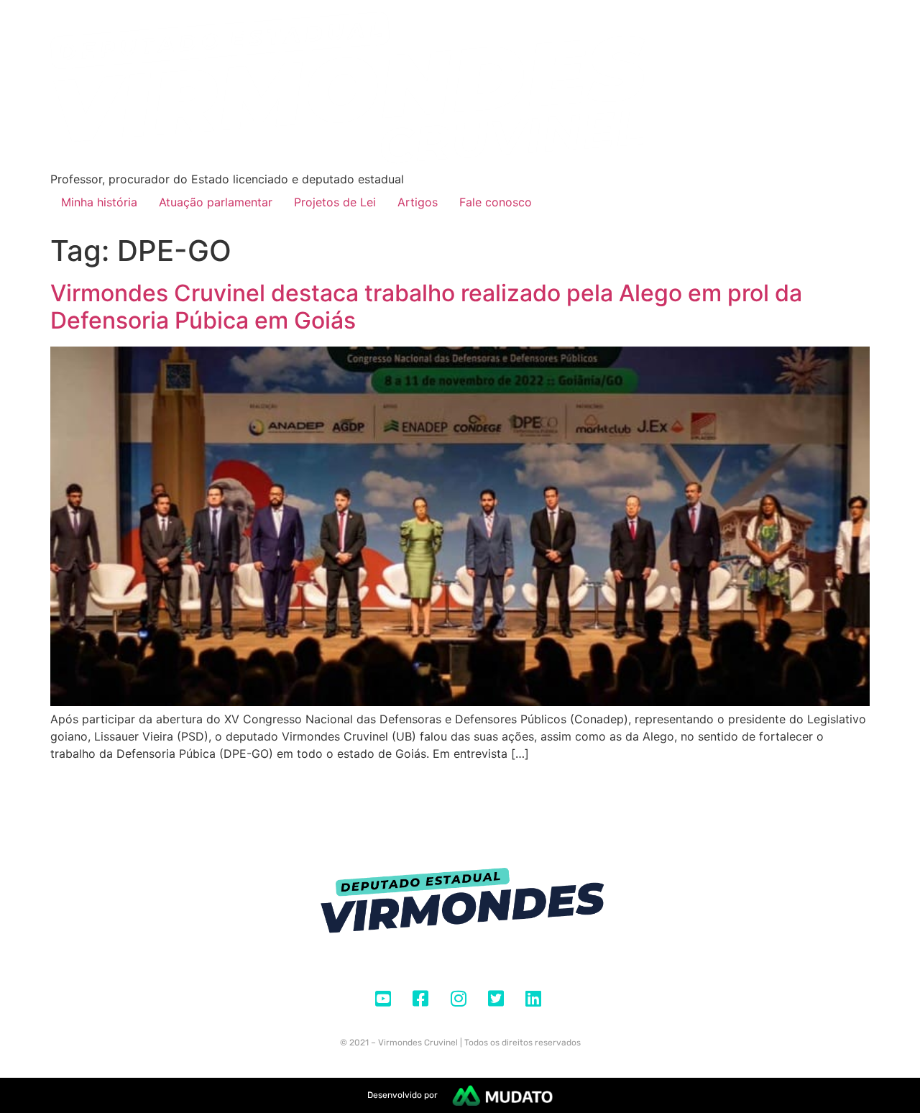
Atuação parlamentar (215, 202)
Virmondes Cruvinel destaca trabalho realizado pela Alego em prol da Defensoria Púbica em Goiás (426, 306)
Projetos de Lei (335, 202)
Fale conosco (495, 202)
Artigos (417, 202)
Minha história (99, 202)
